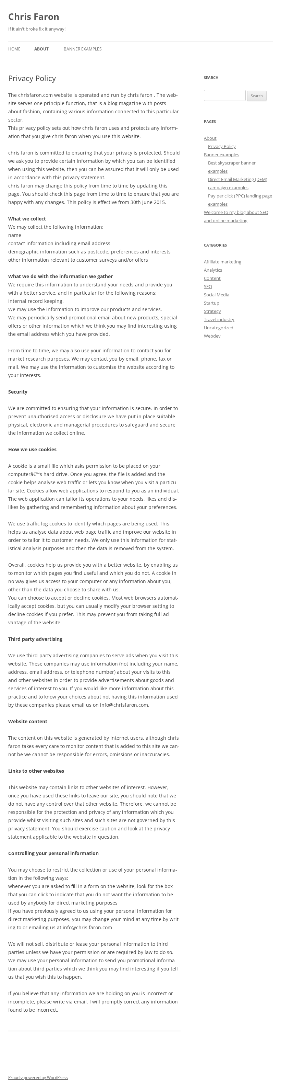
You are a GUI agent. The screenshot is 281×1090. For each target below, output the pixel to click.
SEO (208, 286)
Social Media (216, 295)
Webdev (212, 336)
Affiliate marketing (222, 262)
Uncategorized (218, 328)
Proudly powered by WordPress (38, 1077)
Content (212, 278)
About (41, 49)
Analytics (213, 270)
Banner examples (83, 49)
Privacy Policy (222, 146)
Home (14, 49)
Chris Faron (33, 16)
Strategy (212, 311)
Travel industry (219, 319)
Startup (211, 303)
